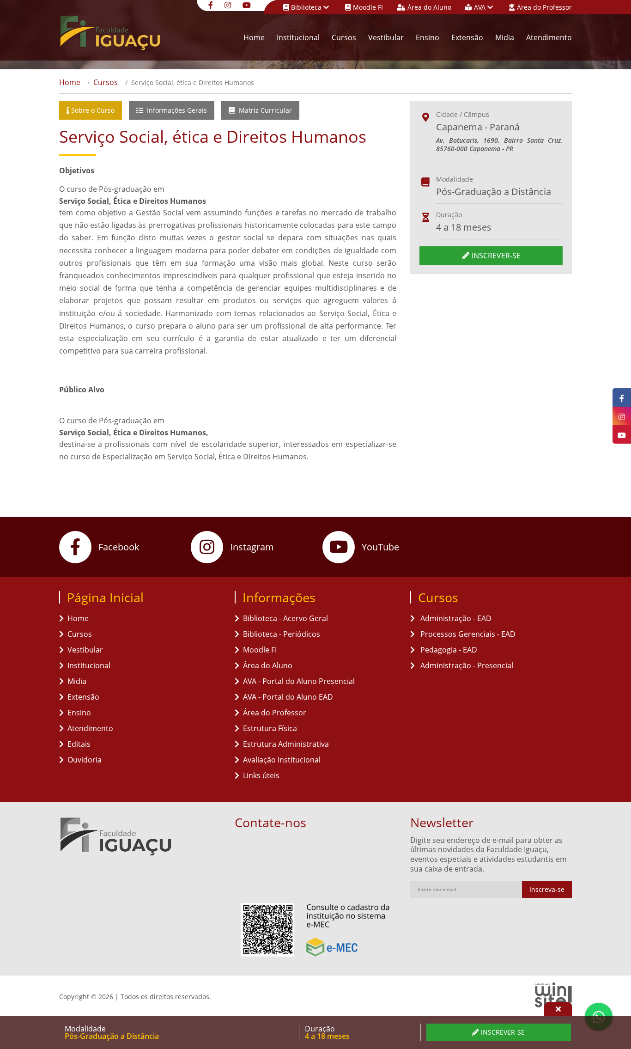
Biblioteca (307, 7)
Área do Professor (544, 7)
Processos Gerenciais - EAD (467, 634)
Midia (504, 37)
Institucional (298, 37)
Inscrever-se (496, 255)
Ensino (427, 37)
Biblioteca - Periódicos (281, 634)
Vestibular (386, 37)
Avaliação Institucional (282, 760)
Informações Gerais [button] (176, 110)
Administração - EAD (455, 618)
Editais (79, 744)
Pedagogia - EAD (448, 650)
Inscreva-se (546, 889)
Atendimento (549, 37)
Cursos (344, 37)
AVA (480, 7)
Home (254, 37)
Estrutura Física (270, 728)
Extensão (467, 37)
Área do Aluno (429, 7)
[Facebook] (212, 4)
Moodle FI (368, 7)
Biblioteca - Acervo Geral (285, 618)
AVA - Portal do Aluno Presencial (299, 681)
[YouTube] (248, 4)
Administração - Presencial (466, 665)
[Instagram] (229, 4)
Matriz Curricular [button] (264, 110)
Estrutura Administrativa (286, 744)
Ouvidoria (84, 760)
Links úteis (261, 775)
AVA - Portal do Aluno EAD (288, 697)
